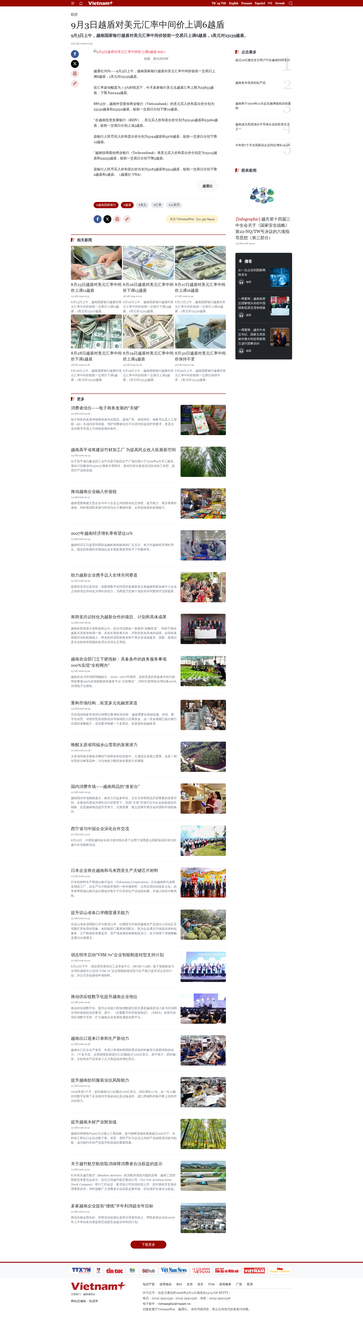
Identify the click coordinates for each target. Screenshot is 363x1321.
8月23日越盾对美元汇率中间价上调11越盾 (96, 287)
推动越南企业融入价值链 (94, 491)
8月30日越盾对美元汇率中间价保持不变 (200, 356)
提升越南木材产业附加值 (94, 1122)
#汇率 (157, 205)
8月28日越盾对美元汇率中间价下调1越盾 (96, 356)
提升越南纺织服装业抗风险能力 (100, 1080)
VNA (211, 1284)
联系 (250, 1284)
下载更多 (148, 1244)
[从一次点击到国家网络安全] (279, 277)
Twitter (75, 64)
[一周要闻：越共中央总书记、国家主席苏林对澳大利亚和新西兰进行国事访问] (279, 337)
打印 (75, 74)
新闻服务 (225, 1284)
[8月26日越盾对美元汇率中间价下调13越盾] (148, 263)
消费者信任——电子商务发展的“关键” (105, 408)
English (233, 3)
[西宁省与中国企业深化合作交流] (203, 841)
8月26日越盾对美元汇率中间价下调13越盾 (148, 287)
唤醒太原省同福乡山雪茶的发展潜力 (104, 744)
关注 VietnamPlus (182, 219)
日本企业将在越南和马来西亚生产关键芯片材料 (114, 870)
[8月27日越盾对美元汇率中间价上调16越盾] (200, 263)
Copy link (75, 84)
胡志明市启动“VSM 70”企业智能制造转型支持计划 (117, 954)
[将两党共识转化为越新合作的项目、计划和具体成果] (203, 629)
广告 (239, 1284)
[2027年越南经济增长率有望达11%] (203, 545)
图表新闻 (249, 170)
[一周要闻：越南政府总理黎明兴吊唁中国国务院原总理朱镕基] (279, 305)
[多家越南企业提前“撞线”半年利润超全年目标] (203, 1218)
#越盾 (127, 205)
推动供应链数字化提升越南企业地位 (104, 996)
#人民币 (174, 205)
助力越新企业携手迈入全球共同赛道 (104, 575)
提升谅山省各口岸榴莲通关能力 (100, 912)
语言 (200, 1284)
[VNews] (98, 1270)
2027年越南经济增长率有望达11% (102, 533)
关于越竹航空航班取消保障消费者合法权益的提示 (116, 1163)
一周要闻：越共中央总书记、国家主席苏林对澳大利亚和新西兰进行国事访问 (251, 336)
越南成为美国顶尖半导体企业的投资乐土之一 (262, 127)
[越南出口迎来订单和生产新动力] (203, 1050)
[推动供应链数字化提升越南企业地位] (203, 1008)
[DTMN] (227, 1270)
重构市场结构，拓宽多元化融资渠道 (104, 703)
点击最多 (249, 52)
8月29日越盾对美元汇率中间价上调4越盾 (148, 356)
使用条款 (166, 1284)
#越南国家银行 (106, 205)
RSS (179, 1284)
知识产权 (149, 1284)
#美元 (142, 205)
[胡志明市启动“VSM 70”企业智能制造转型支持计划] (203, 967)
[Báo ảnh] (254, 1270)
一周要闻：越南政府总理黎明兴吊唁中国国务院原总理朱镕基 (251, 303)
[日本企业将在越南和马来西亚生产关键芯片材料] (203, 882)
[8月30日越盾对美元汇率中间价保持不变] (200, 331)
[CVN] (201, 1270)
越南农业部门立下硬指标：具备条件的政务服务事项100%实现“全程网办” (119, 662)
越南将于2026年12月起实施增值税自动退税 (263, 106)
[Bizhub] (149, 1270)
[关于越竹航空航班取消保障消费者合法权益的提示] (203, 1176)
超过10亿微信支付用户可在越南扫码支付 (262, 60)
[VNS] (174, 1270)
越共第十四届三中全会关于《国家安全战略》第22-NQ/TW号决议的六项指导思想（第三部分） (262, 228)
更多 (81, 399)
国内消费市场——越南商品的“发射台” (105, 786)
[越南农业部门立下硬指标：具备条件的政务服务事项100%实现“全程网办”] (203, 671)
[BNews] (132, 1270)
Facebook (75, 54)
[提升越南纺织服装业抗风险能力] (203, 1092)
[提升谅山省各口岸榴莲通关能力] (203, 925)
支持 (190, 1284)
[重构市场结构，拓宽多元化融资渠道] (203, 715)
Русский (280, 3)
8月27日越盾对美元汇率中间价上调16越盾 (200, 287)
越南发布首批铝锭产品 (250, 83)
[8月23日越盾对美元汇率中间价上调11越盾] (96, 263)
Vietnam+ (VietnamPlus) (101, 3)
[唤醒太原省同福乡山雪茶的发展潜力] (203, 757)
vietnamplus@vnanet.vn (174, 1303)
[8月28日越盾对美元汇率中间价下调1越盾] (96, 331)
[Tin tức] (114, 1270)
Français (246, 3)
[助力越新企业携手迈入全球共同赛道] (203, 587)
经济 (74, 14)
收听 (248, 281)
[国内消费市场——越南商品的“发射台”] (203, 798)
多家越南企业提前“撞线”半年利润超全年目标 (112, 1206)
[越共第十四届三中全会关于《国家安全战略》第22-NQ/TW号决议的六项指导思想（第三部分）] (263, 195)
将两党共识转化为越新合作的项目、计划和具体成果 (119, 617)
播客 (248, 261)
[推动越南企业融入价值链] (203, 503)
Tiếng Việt (219, 3)
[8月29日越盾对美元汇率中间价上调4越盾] (148, 331)
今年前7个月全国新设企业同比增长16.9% (262, 145)
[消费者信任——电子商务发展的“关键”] (203, 420)
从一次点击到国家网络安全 (251, 272)
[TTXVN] (81, 1270)
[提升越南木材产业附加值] (203, 1134)
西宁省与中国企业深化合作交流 (100, 828)
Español (260, 3)
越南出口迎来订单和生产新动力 (100, 1038)
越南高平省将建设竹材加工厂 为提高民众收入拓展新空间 (123, 449)
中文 (270, 3)
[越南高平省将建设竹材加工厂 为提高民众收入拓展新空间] (203, 462)
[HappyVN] (280, 1270)
